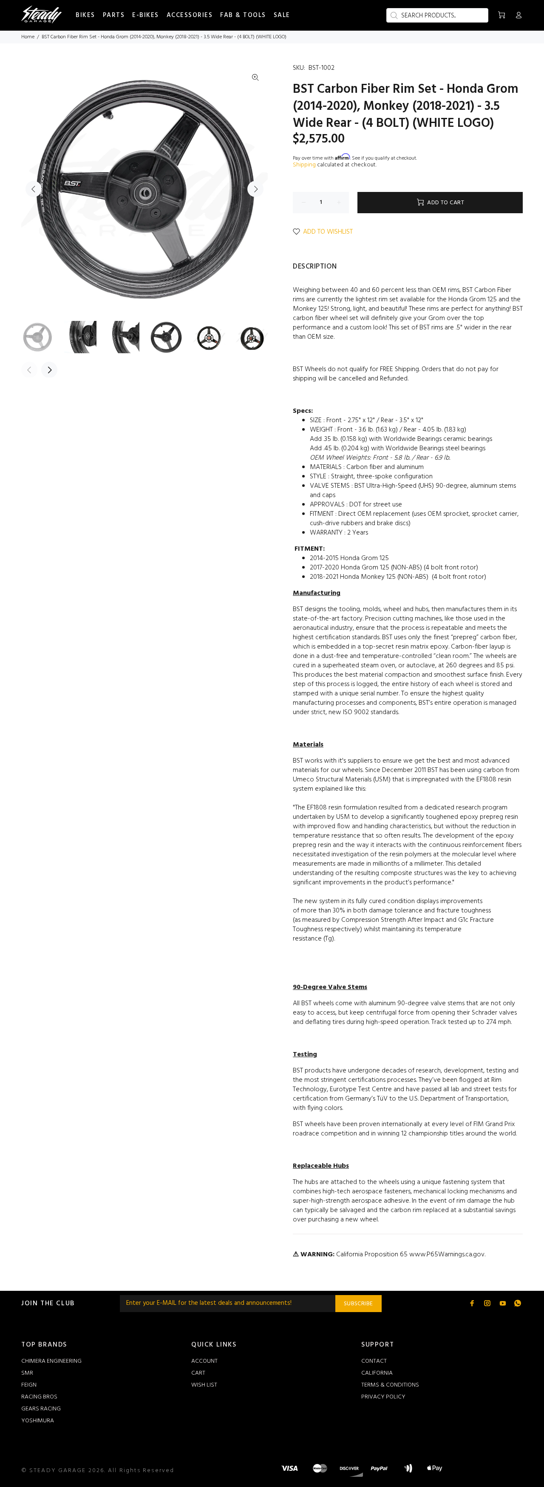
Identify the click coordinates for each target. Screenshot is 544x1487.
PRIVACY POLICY (383, 1397)
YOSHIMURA (37, 1421)
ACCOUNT (204, 1361)
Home (27, 37)
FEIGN (29, 1385)
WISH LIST (204, 1385)
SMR (27, 1373)
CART (198, 1373)
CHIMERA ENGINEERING (51, 1361)
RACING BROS (39, 1397)
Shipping (304, 165)
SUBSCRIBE (358, 1304)
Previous (34, 189)
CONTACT (374, 1361)
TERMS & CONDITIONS (390, 1385)
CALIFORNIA (377, 1373)
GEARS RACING (41, 1409)
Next (255, 189)
